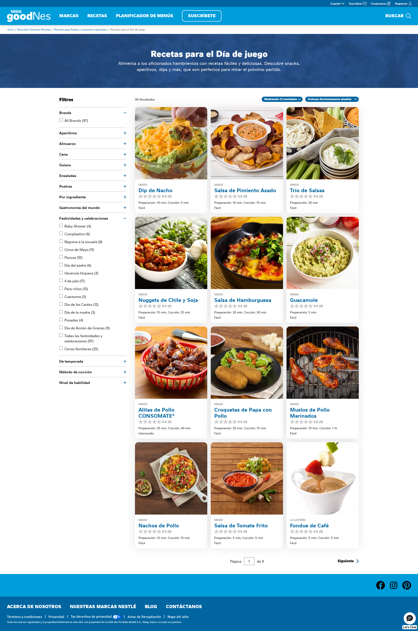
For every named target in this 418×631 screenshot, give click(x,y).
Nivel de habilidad (74, 382)
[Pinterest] (406, 585)
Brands (65, 112)
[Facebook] (382, 585)
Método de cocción (75, 371)
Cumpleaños (77, 233)
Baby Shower (77, 226)
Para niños (76, 288)
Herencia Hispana (81, 273)
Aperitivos (68, 132)
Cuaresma (75, 296)
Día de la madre (79, 312)
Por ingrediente (72, 196)
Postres (65, 186)
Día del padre (77, 265)
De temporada (71, 361)
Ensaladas (67, 175)
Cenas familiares (81, 348)
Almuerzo (67, 143)
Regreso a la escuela (83, 241)
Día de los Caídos (81, 304)
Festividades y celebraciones (83, 218)
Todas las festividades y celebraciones (83, 338)
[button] (410, 618)
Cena (63, 154)
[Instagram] (395, 585)
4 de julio (74, 280)
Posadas (73, 320)
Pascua (73, 257)
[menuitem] (69, 16)
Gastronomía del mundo (79, 207)
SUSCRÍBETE (202, 16)
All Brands (76, 120)
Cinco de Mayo (79, 249)
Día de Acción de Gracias (87, 327)
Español (335, 3)
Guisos (65, 164)
